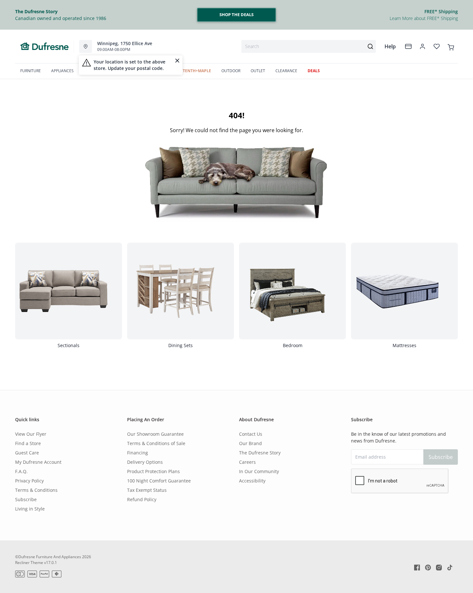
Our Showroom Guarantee (155, 434)
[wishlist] (436, 46)
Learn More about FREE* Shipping (424, 18)
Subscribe (26, 499)
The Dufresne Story (260, 453)
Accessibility (252, 481)
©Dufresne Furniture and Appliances (48, 556)
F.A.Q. (21, 471)
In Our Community (259, 471)
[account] (422, 46)
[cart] (451, 46)
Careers (247, 462)
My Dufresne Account (38, 462)
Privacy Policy (29, 481)
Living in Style (30, 509)
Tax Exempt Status (147, 490)
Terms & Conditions (36, 490)
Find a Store (28, 443)
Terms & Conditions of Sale (156, 443)
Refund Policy (141, 499)
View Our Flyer (30, 434)
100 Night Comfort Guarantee (159, 481)
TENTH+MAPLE (197, 70)
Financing (137, 453)
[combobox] (308, 46)
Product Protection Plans (153, 471)
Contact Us (250, 434)
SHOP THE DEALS (236, 14)
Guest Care (27, 453)
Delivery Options (145, 462)
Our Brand (250, 443)
